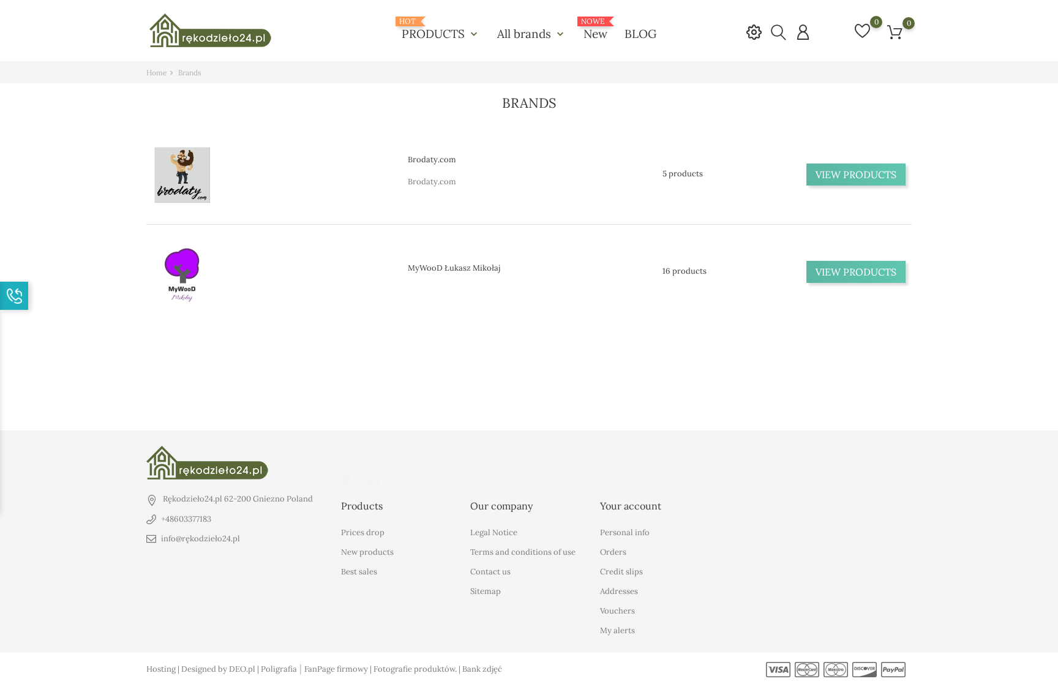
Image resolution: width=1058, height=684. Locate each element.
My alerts (617, 630)
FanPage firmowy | (338, 669)
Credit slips (621, 571)
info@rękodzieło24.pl (200, 538)
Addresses (619, 591)
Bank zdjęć (482, 669)
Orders (613, 552)
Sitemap (485, 591)
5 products (682, 173)
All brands (531, 33)
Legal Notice (493, 532)
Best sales (359, 571)
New (595, 29)
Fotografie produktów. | (417, 669)
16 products (684, 271)
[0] (894, 32)
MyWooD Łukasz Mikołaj (454, 268)
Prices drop (363, 532)
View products (856, 174)
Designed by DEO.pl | (221, 669)
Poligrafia (279, 669)
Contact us (490, 571)
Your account (630, 506)
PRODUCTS (441, 29)
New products (367, 552)
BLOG (640, 33)
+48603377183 (186, 519)
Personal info (625, 532)
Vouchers (617, 611)
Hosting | (163, 669)
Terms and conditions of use (523, 552)
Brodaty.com (432, 159)
